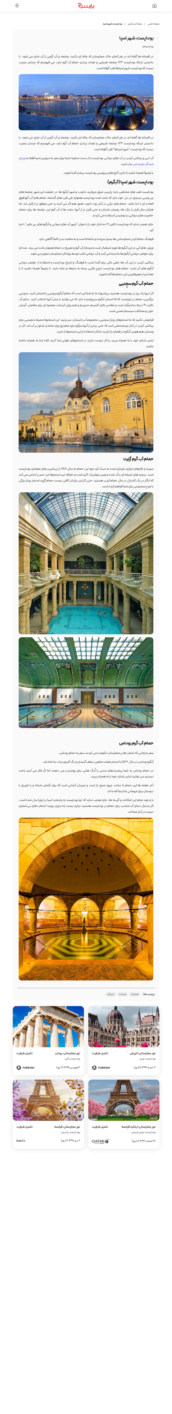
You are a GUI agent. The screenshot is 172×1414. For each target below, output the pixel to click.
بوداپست (122, 994)
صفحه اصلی (153, 24)
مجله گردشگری (135, 24)
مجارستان (135, 994)
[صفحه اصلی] (143, 6)
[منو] (28, 6)
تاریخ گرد (110, 994)
